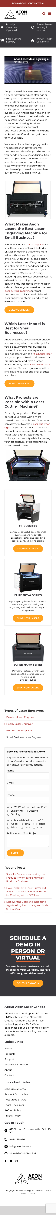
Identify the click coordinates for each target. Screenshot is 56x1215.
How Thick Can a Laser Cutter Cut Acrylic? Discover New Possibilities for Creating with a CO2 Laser (26, 892)
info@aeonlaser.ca (20, 1146)
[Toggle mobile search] (43, 13)
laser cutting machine (17, 290)
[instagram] (16, 1161)
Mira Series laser (42, 353)
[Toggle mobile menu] (50, 13)
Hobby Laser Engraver (19, 723)
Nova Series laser (40, 364)
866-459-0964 (17, 1139)
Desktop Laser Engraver (20, 717)
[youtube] (11, 1161)
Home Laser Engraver (19, 730)
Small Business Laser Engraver (24, 737)
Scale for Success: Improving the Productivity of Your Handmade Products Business (25, 878)
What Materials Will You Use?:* (25, 820)
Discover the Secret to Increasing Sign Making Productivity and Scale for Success (27, 905)
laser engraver (36, 244)
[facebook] (5, 1161)
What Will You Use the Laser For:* (26, 807)
